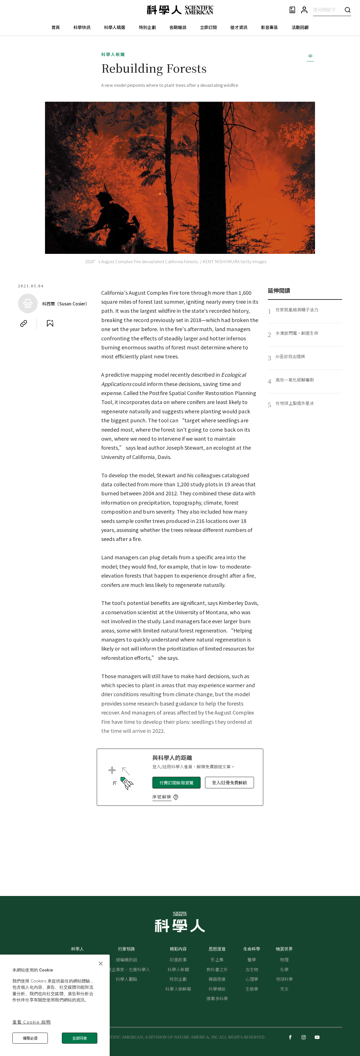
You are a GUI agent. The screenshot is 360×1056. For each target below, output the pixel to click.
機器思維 (217, 979)
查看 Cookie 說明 (31, 1022)
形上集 (217, 959)
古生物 (252, 969)
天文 (284, 989)
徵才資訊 (239, 27)
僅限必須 (30, 1038)
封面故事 (178, 959)
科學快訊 (82, 27)
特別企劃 (147, 27)
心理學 (252, 979)
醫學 (252, 959)
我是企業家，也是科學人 (126, 969)
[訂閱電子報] (292, 10)
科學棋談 (217, 989)
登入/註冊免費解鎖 (229, 782)
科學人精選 (114, 27)
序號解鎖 (162, 797)
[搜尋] (347, 10)
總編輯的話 (126, 959)
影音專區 (269, 27)
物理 (284, 959)
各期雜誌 (177, 27)
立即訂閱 (208, 27)
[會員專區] (304, 10)
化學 (284, 969)
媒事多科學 (217, 998)
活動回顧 (300, 27)
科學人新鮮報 (178, 989)
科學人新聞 (113, 54)
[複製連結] (23, 323)
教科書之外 (217, 969)
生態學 (252, 989)
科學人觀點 (126, 979)
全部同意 (79, 1038)
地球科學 (284, 979)
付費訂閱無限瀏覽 (176, 783)
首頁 (55, 27)
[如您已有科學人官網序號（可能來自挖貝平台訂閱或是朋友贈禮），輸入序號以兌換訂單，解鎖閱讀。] (176, 797)
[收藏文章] (50, 323)
